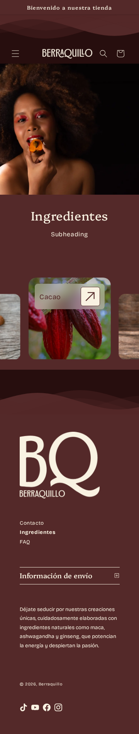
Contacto (32, 523)
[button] (15, 53)
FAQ (25, 542)
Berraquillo (50, 684)
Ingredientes (37, 532)
